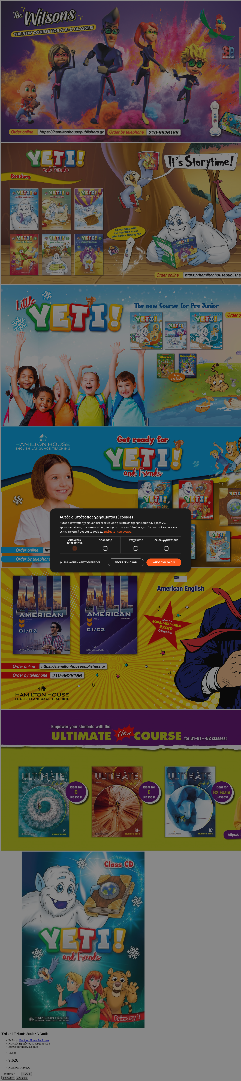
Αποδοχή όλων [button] (164, 562)
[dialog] (120, 540)
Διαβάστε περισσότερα (117, 531)
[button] (80, 562)
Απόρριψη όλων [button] (126, 562)
